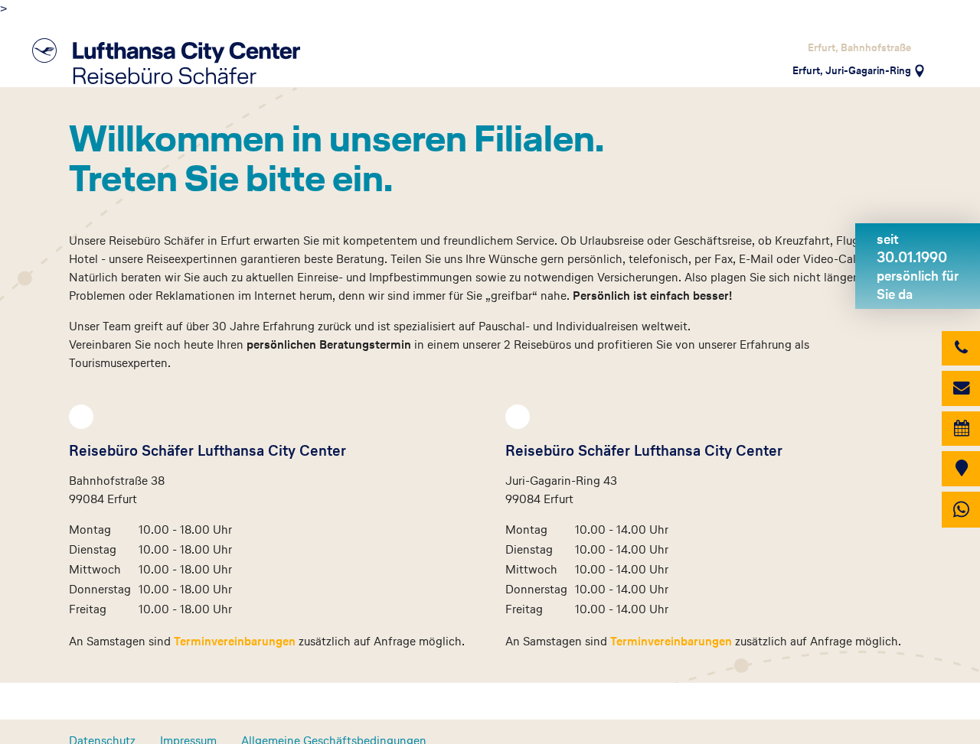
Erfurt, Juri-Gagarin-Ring (851, 70)
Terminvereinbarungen (236, 641)
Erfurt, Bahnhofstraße (859, 47)
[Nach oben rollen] (946, 713)
